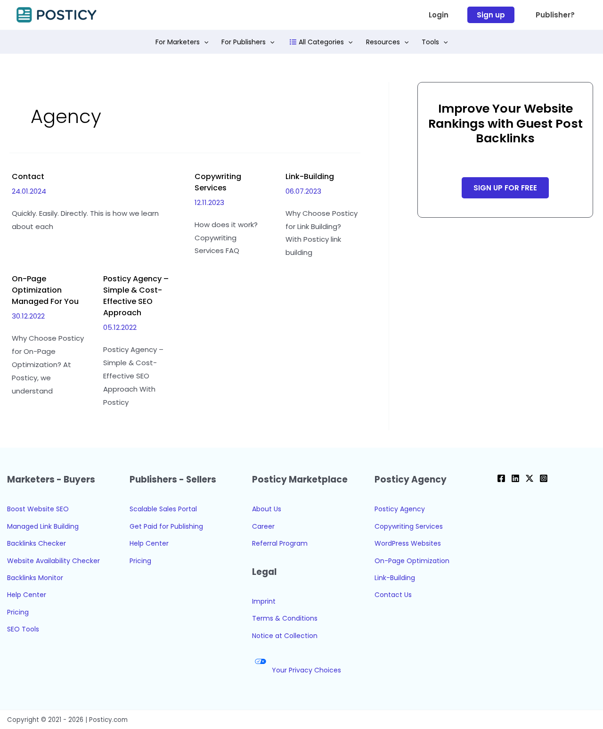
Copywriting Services (218, 182)
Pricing (18, 612)
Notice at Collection (285, 635)
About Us (266, 509)
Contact (28, 176)
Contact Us (393, 594)
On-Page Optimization (412, 560)
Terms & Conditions (285, 618)
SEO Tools (23, 629)
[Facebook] (501, 478)
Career (263, 526)
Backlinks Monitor (35, 577)
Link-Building (309, 176)
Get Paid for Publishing (166, 526)
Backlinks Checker (36, 543)
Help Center (26, 594)
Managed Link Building (43, 526)
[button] (438, 14)
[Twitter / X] (529, 478)
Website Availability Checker (53, 560)
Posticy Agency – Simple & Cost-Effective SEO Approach (136, 295)
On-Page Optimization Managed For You (45, 290)
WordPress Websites (408, 543)
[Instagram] (543, 478)
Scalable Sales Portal (163, 509)
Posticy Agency (400, 509)
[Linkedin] (515, 478)
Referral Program (280, 543)
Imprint (264, 601)
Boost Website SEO (38, 509)
